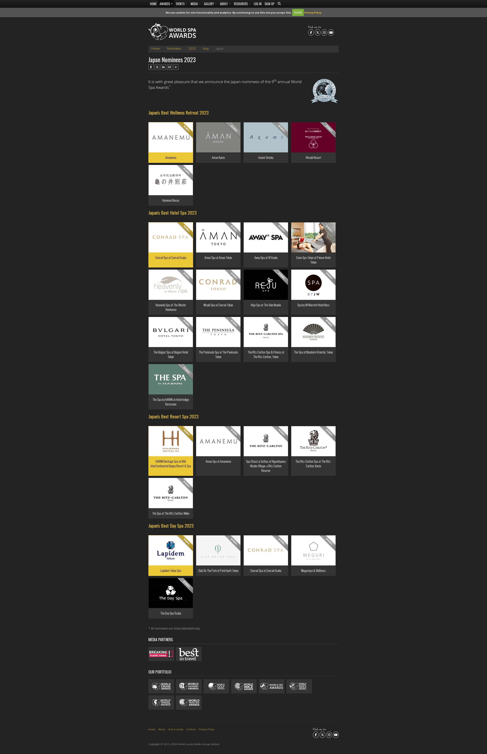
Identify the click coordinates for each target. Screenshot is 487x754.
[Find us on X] (318, 32)
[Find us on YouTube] (331, 32)
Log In (258, 4)
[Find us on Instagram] (324, 32)
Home (153, 4)
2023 (192, 48)
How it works (176, 729)
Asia (205, 48)
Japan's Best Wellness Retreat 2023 (178, 112)
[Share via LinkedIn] (163, 67)
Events (180, 4)
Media (195, 4)
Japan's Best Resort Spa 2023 (173, 416)
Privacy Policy (312, 12)
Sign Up (269, 4)
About (224, 4)
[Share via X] (157, 67)
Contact (191, 729)
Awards (165, 4)
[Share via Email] (169, 67)
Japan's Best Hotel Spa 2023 (172, 212)
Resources (241, 4)
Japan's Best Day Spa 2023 (171, 525)
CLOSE (298, 12)
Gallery (209, 4)
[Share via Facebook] (151, 67)
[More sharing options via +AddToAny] (175, 67)
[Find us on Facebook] (311, 32)
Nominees (174, 48)
